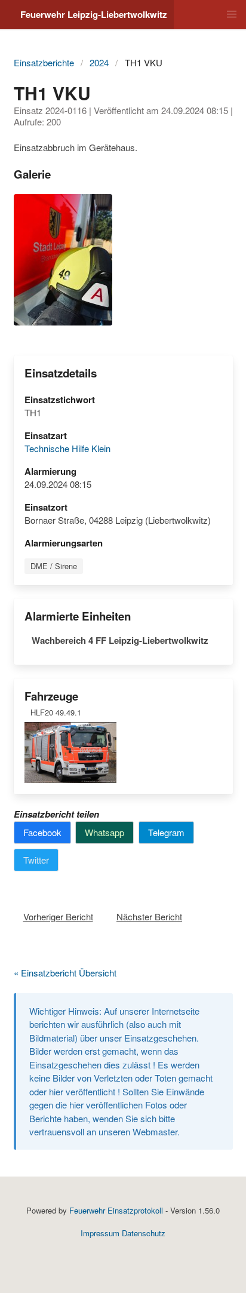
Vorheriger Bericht (58, 916)
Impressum (100, 1233)
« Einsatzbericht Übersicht (65, 972)
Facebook (42, 832)
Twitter (36, 859)
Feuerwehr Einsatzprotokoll (116, 1210)
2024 (99, 62)
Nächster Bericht (149, 916)
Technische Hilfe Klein (67, 448)
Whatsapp (104, 832)
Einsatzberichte (44, 62)
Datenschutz (143, 1233)
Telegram (166, 832)
